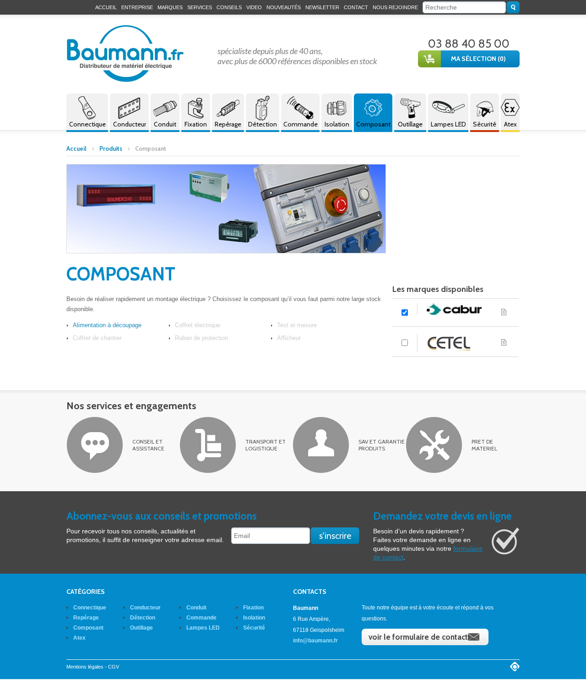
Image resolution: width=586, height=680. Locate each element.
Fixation (195, 124)
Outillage (410, 124)
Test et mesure (297, 325)
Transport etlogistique (265, 445)
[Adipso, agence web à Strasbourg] (515, 666)
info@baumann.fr (315, 640)
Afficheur (289, 338)
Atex (510, 124)
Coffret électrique (197, 325)
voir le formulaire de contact (418, 637)
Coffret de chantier (97, 338)
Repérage (228, 124)
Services (199, 7)
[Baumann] (125, 53)
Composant (373, 124)
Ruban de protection (201, 338)
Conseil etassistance (148, 445)
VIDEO (254, 7)
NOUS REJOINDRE (395, 7)
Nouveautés (283, 7)
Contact (356, 7)
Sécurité (484, 124)
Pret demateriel (484, 445)
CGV (113, 666)
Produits (110, 148)
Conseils (229, 7)
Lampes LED (448, 124)
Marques (170, 7)
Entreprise (137, 7)
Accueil (106, 7)
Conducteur (129, 124)
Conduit (165, 124)
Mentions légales (84, 666)
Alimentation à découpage (107, 325)
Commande (300, 124)
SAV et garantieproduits (381, 445)
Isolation (337, 124)
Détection (262, 124)
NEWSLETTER (322, 7)
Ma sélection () (478, 59)
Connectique (87, 124)
